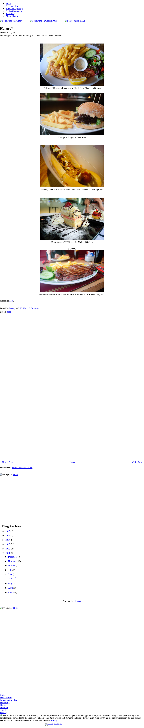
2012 (8, 549)
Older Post (137, 462)
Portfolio (4, 707)
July (10, 570)
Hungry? (12, 578)
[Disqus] (72, 350)
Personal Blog (12, 6)
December (13, 557)
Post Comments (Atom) (22, 467)
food (9, 312)
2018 (8, 531)
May (10, 583)
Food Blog (10, 13)
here (11, 301)
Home (8, 3)
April (10, 588)
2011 (8, 553)
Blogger (77, 601)
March (11, 592)
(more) (54, 720)
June (10, 574)
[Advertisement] (21, 493)
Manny (12, 308)
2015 (8, 535)
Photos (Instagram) (14, 11)
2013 (8, 544)
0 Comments (34, 308)
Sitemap (3, 712)
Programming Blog (14, 8)
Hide (15, 474)
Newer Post (7, 462)
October (12, 565)
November (13, 561)
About (3, 710)
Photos (3, 705)
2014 (8, 540)
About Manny (12, 16)
